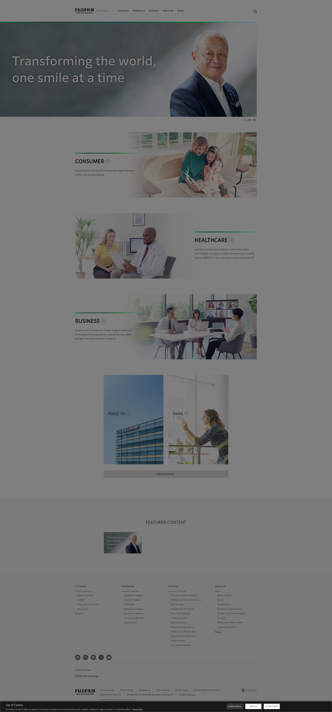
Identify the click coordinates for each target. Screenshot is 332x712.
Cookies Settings (235, 706)
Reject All (253, 706)
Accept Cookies (271, 706)
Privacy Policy (137, 709)
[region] (166, 706)
